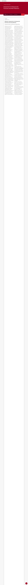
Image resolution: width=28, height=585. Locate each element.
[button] (11, 14)
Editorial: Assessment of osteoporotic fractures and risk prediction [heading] (12, 22)
